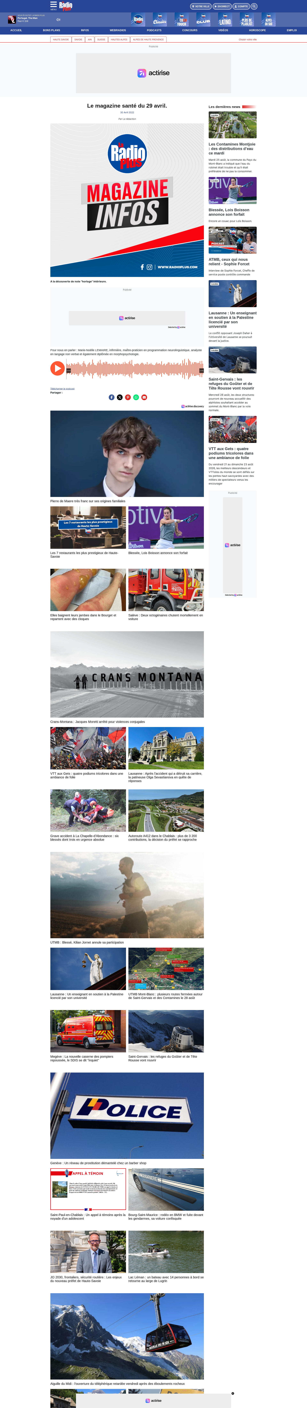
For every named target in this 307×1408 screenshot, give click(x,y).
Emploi (292, 30)
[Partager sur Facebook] (110, 399)
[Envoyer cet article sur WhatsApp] (135, 399)
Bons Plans (51, 30)
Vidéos (223, 30)
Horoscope (257, 30)
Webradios (118, 30)
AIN (90, 39)
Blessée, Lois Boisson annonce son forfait (229, 212)
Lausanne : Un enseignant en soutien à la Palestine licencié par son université (233, 320)
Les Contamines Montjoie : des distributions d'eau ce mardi (232, 148)
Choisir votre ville (248, 39)
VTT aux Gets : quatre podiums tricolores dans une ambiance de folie (231, 453)
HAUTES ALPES (119, 39)
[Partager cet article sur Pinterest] (127, 399)
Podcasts (154, 30)
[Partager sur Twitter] (119, 399)
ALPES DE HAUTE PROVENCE (148, 39)
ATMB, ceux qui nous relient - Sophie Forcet (229, 261)
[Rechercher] (254, 6)
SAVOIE (78, 39)
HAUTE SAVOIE (61, 39)
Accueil (16, 30)
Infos (85, 30)
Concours (189, 30)
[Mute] (58, 19)
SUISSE (101, 39)
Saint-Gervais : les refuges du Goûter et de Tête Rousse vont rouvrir (231, 383)
